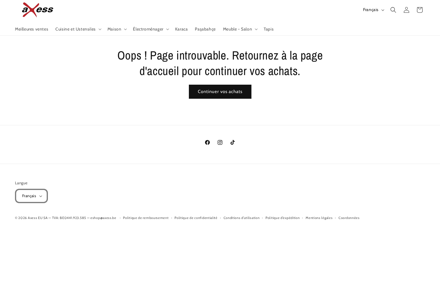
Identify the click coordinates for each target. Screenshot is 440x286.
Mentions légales (319, 218)
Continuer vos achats (220, 91)
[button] (78, 29)
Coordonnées (349, 218)
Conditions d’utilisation (242, 218)
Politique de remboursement (146, 218)
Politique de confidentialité (196, 218)
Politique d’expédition (282, 218)
